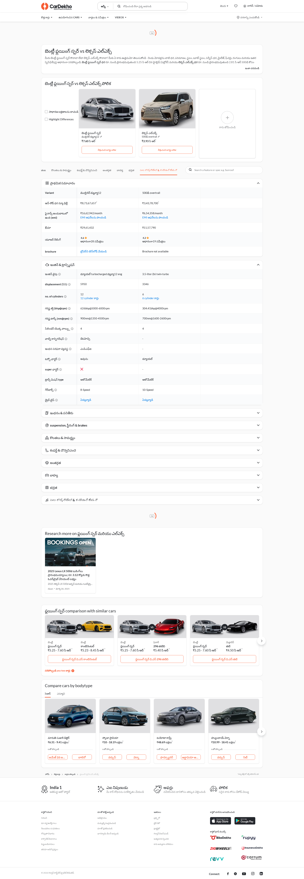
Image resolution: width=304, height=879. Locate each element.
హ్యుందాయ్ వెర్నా (220, 737)
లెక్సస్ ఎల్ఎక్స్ (149, 133)
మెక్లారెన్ (230, 642)
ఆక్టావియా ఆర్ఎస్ (191, 757)
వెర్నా (136, 757)
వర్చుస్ (112, 757)
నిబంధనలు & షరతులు (50, 828)
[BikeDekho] (220, 837)
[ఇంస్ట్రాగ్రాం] (252, 874)
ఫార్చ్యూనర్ (166, 757)
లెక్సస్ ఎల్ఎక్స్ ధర (188, 62)
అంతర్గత (107, 170)
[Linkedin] (261, 874)
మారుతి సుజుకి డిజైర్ (58, 737)
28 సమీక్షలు (97, 241)
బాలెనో (82, 757)
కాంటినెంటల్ (87, 646)
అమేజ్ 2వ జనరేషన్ (58, 757)
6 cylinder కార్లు (150, 298)
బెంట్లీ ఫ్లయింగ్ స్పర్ (91, 133)
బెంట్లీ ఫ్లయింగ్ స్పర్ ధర (93, 62)
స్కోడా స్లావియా (110, 737)
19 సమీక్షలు (159, 241)
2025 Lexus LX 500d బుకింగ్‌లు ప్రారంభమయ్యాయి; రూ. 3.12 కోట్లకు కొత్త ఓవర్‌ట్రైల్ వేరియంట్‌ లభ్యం (69, 575)
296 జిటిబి (159, 646)
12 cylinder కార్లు (89, 298)
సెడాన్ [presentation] (48, 693)
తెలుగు (223, 5)
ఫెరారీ (156, 642)
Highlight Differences (61, 119)
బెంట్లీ (83, 642)
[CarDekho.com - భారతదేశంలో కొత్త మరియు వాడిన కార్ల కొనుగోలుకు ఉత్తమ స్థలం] (56, 6)
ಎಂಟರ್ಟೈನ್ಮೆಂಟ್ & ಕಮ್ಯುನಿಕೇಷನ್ (158, 170)
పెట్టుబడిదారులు (48, 844)
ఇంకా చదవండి (252, 68)
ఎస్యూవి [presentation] (61, 693)
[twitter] (235, 874)
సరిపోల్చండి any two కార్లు (57, 670)
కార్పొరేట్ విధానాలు (49, 838)
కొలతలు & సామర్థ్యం (61, 170)
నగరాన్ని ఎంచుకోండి (249, 17)
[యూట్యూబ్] (244, 874)
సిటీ (245, 757)
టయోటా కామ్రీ (164, 737)
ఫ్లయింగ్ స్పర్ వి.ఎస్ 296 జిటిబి (151, 659)
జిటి (228, 646)
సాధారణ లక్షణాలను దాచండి (63, 111)
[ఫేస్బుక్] (228, 874)
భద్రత (131, 170)
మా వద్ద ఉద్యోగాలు (48, 823)
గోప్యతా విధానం (47, 833)
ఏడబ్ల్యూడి (85, 399)
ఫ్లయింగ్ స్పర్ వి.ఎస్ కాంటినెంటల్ (79, 659)
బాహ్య (120, 170)
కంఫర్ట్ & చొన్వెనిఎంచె (87, 170)
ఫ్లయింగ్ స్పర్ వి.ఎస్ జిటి (224, 659)
